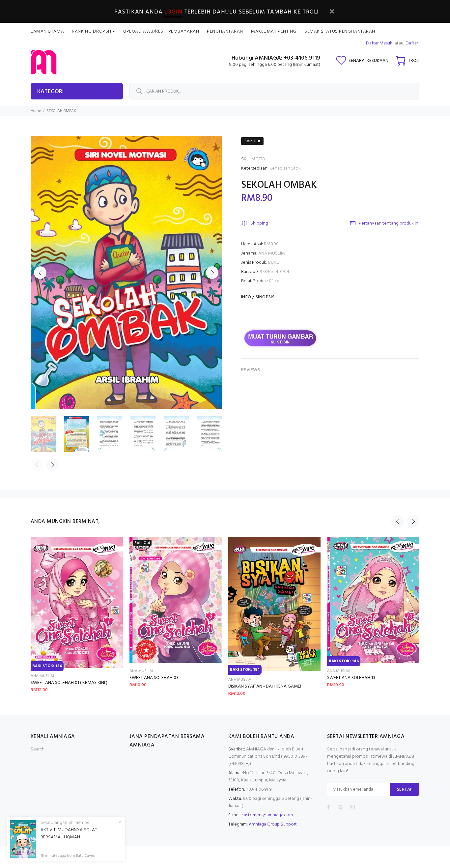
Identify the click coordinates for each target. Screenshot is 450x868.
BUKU (273, 262)
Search (37, 749)
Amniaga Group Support (273, 824)
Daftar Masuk (379, 43)
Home (36, 111)
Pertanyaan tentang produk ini (389, 223)
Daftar (412, 43)
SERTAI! (404, 789)
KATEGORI (50, 91)
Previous (40, 272)
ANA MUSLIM (271, 253)
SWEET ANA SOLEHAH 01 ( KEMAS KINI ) (69, 683)
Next (212, 272)
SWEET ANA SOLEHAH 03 (154, 678)
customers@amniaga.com (267, 815)
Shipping (259, 223)
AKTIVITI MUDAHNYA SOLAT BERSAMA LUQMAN (69, 834)
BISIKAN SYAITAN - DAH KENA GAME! (264, 686)
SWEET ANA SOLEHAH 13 (351, 678)
